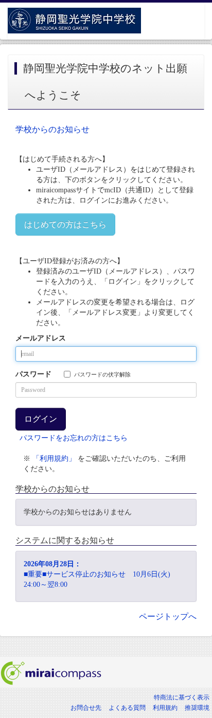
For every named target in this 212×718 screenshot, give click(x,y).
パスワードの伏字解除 (102, 374)
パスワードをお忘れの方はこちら (74, 438)
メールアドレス (40, 338)
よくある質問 (127, 707)
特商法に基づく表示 (181, 697)
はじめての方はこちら (65, 224)
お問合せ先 (85, 707)
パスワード (33, 374)
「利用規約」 (54, 458)
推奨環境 (197, 707)
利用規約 (165, 707)
